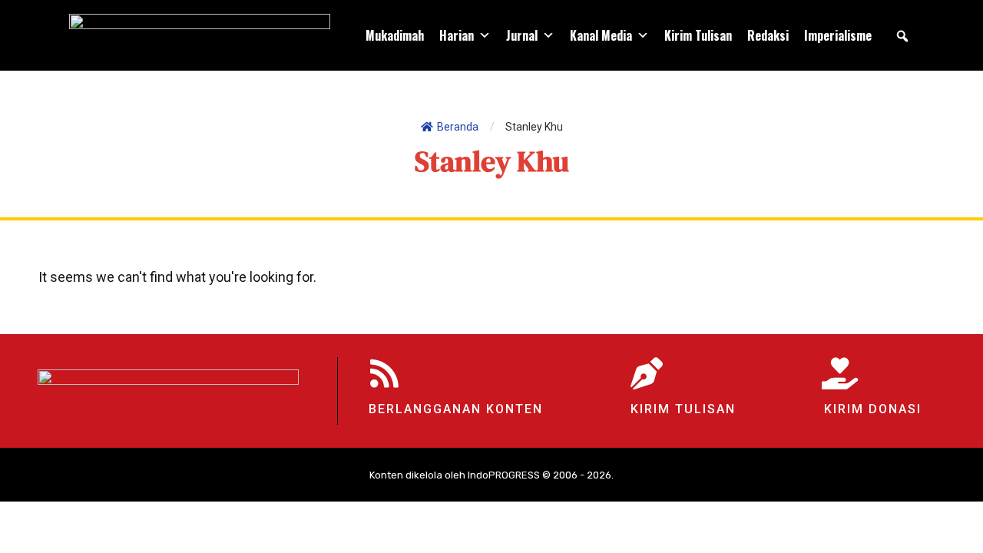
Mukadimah (395, 35)
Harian (456, 35)
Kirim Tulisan (698, 35)
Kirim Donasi (873, 409)
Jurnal (522, 35)
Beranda (457, 127)
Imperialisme (838, 35)
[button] (902, 36)
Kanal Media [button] (601, 35)
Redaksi (768, 35)
